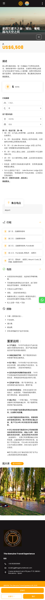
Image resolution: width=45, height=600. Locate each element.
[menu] (42, 3)
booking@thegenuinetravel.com (20, 568)
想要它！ (11, 596)
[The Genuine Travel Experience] (13, 538)
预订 (33, 596)
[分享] (39, 37)
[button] (6, 76)
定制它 (22, 590)
